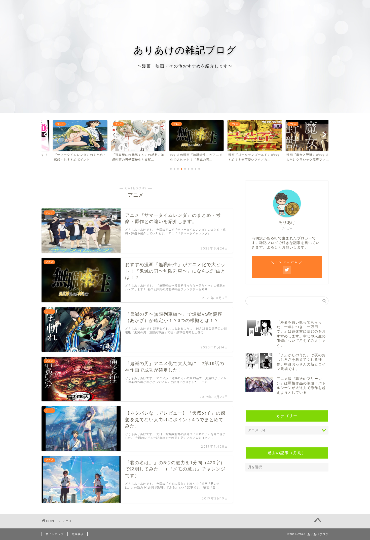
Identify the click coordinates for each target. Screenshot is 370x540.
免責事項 (77, 533)
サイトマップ (55, 533)
